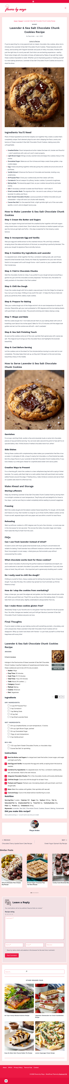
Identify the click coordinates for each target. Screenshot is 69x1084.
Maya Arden (31, 36)
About (5, 1067)
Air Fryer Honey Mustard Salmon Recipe (17, 1015)
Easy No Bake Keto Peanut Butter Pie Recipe (18, 1053)
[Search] (26, 972)
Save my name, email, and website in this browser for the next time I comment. (31, 950)
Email (28, 945)
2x (59, 697)
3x (63, 697)
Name (8, 945)
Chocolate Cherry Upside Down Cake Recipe (17, 841)
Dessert (34, 24)
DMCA (10, 1067)
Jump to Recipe (34, 41)
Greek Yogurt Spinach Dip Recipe (56, 841)
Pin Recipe (58, 665)
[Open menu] (65, 8)
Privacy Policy (18, 1067)
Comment (10, 918)
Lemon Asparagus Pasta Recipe (45, 1053)
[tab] (31, 892)
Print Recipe (58, 669)
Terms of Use (28, 1067)
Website (49, 945)
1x (56, 697)
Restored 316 (63, 1074)
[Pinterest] (33, 1)
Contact (36, 1067)
